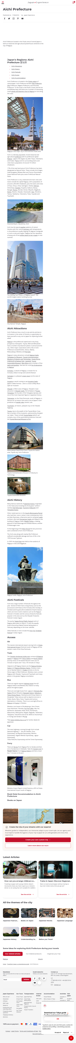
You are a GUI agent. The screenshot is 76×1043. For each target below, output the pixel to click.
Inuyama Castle (33, 381)
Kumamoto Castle (25, 519)
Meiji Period (26, 529)
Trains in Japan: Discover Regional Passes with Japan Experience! (55, 881)
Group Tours (19, 999)
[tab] (13, 954)
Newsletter (6, 999)
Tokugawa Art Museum (14, 357)
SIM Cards (38, 998)
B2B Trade (5, 1003)
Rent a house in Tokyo (49, 999)
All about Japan (69, 999)
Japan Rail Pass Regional (28, 1003)
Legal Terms (15, 1031)
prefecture (18, 157)
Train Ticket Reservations (27, 999)
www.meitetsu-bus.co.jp (18, 720)
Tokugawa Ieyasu (12, 510)
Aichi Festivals (15, 72)
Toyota (9, 411)
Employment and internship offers (7, 1008)
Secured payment (38, 1034)
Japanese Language (65, 920)
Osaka (25, 670)
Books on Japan (14, 800)
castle (41, 517)
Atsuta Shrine (36, 359)
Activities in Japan (63, 997)
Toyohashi (10, 406)
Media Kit (5, 1005)
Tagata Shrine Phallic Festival (23, 621)
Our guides (19, 1008)
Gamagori (10, 376)
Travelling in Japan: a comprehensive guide (18, 964)
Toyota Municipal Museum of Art (20, 419)
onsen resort (26, 376)
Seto (32, 192)
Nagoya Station (26, 751)
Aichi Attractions (16, 66)
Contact (8, 1031)
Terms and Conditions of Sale (29, 1031)
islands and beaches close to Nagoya (22, 91)
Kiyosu (15, 190)
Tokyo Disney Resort (13, 695)
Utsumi (40, 959)
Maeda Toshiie (29, 521)
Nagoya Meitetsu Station (22, 668)
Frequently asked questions (7, 1012)
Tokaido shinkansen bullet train (20, 656)
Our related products (34, 954)
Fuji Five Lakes (28, 708)
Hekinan (36, 186)
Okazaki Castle (19, 391)
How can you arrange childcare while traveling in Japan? (20, 881)
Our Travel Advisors (19, 1011)
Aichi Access (15, 75)
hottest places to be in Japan (29, 235)
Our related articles (12, 954)
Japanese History (9, 939)
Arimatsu (10, 371)
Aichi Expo (18, 541)
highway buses (28, 683)
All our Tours (19, 996)
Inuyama (10, 381)
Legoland (28, 361)
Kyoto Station (38, 658)
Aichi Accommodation (18, 78)
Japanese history (29, 504)
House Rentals (47, 996)
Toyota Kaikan (28, 415)
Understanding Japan (29, 939)
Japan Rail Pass (28, 996)
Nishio (9, 192)
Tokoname (10, 398)
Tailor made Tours (19, 1005)
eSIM (37, 1001)
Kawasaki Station (28, 693)
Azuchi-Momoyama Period (33, 513)
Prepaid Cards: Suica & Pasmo (30, 1006)
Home (4, 964)
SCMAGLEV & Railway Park (15, 361)
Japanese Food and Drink (11, 920)
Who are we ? (6, 996)
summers (26, 229)
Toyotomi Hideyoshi (29, 508)
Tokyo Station (26, 658)
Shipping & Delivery (8, 1015)
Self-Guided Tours (19, 1001)
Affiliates (5, 1001)
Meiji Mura (25, 363)
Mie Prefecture (37, 83)
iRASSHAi (5, 1017)
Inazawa (17, 188)
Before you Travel (46, 939)
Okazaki (9, 389)
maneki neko (20, 402)
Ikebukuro (38, 693)
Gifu (8, 85)
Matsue (9, 703)
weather (23, 227)
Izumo (17, 703)
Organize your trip (53, 954)
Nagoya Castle (34, 355)
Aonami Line (37, 749)
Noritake (28, 352)
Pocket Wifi (39, 1003)
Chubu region (32, 81)
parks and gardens (13, 365)
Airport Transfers (28, 1009)
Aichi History (15, 69)
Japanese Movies (45, 920)
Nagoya (9, 159)
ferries (16, 747)
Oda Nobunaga (17, 508)
